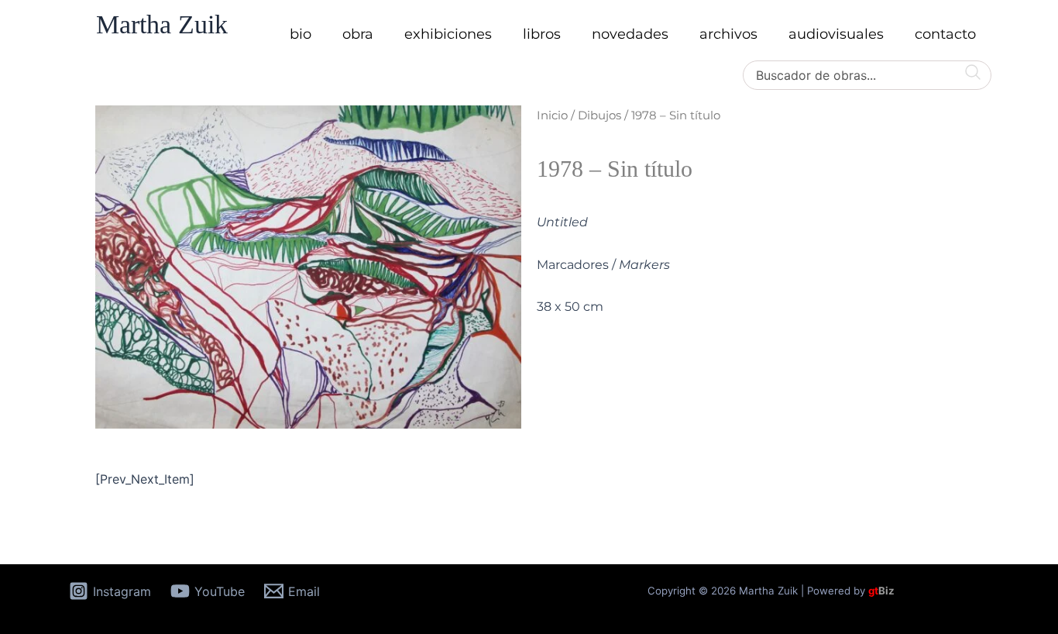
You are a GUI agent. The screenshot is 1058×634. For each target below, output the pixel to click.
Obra (357, 34)
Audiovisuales (836, 34)
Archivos (728, 34)
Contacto (945, 34)
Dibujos (599, 115)
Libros (542, 34)
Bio (300, 34)
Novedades (630, 34)
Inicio (552, 115)
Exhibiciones (448, 34)
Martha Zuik (162, 24)
